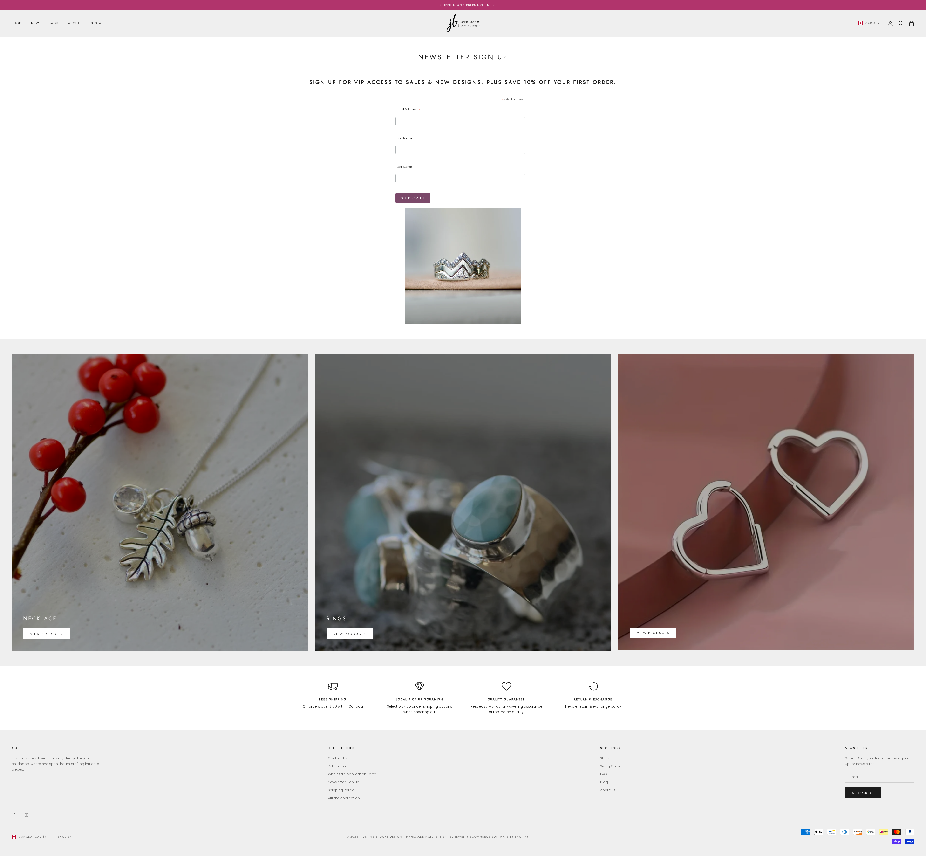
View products (46, 633)
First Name (403, 138)
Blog (604, 782)
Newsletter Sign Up (343, 782)
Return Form (338, 766)
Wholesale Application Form (352, 774)
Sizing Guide (610, 766)
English (65, 837)
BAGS (54, 23)
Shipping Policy (341, 790)
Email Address (407, 109)
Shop (604, 758)
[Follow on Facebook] (14, 815)
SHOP (16, 23)
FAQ (603, 774)
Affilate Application (344, 798)
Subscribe (863, 792)
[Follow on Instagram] (26, 815)
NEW (35, 23)
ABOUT (74, 23)
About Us (608, 790)
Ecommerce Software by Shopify (499, 837)
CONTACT (98, 23)
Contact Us (337, 758)
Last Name (403, 167)
